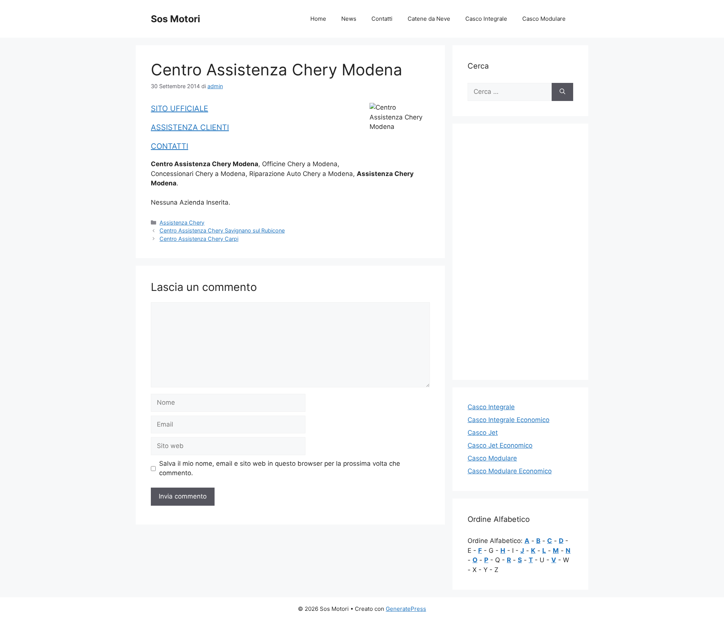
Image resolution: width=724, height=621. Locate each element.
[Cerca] (562, 92)
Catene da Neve (429, 18)
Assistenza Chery (182, 222)
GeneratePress (406, 608)
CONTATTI (169, 146)
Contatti (382, 18)
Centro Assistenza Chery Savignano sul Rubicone (222, 230)
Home (318, 18)
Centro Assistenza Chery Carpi (199, 239)
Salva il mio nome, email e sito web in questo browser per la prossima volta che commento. (279, 468)
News (348, 18)
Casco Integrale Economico (508, 420)
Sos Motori (175, 18)
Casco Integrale (486, 18)
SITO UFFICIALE (179, 108)
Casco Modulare (544, 18)
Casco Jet (483, 432)
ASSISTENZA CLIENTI (190, 127)
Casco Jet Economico (500, 445)
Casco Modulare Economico (510, 471)
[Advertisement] (520, 252)
